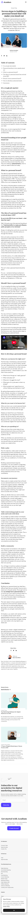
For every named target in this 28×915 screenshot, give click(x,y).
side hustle (18, 321)
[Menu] (26, 2)
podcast (14, 500)
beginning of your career (19, 113)
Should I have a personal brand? (12, 78)
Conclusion (6, 83)
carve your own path (7, 290)
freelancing (4, 322)
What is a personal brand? (10, 72)
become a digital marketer (10, 484)
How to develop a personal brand (12, 80)
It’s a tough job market (9, 66)
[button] (6, 689)
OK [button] (14, 910)
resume (3, 100)
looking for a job (13, 94)
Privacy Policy (6, 906)
